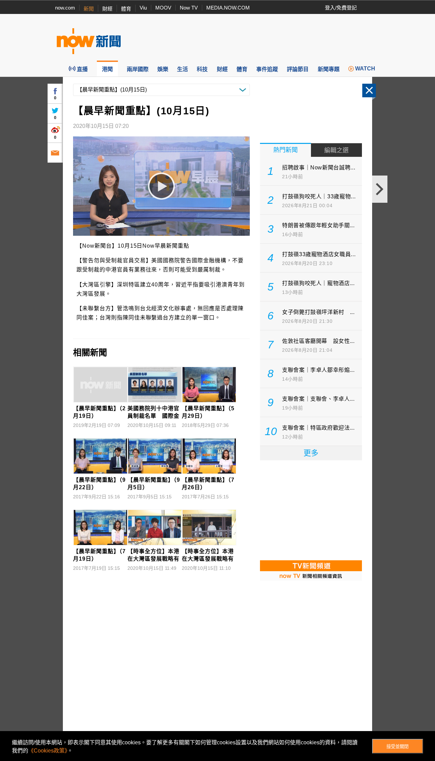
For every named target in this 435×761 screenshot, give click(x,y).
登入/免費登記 (341, 8)
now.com (65, 8)
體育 (126, 9)
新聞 (89, 9)
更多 (310, 453)
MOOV (163, 8)
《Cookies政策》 (47, 751)
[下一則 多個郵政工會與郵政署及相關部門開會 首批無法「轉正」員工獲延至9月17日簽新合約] (379, 189)
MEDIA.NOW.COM (228, 8)
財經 (107, 9)
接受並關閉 (397, 746)
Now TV (189, 8)
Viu (143, 8)
